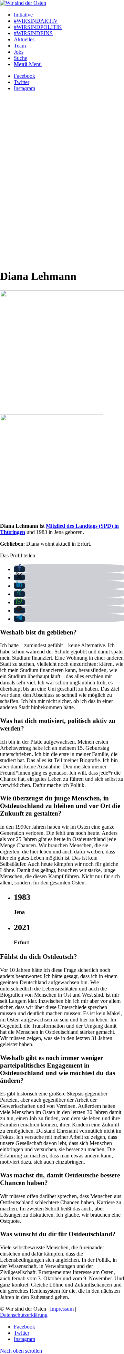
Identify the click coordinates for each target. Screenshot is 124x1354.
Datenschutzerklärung (24, 1315)
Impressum (62, 1309)
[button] (19, 569)
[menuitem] (69, 15)
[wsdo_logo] (23, 3)
